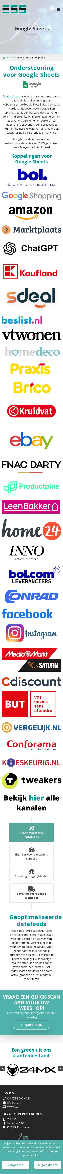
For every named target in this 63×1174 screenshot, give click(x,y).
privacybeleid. (31, 1155)
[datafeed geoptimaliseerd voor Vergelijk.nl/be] (31, 727)
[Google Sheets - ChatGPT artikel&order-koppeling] (31, 248)
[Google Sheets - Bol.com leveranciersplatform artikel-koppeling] (31, 575)
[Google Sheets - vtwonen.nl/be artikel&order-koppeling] (31, 334)
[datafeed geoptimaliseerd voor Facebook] (27, 613)
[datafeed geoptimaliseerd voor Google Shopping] (31, 196)
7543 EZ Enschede (18, 1127)
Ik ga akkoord (48, 1165)
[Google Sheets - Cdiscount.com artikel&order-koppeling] (31, 681)
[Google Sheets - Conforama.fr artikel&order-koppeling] (31, 745)
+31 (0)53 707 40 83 (19, 1098)
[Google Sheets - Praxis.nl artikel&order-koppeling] (31, 369)
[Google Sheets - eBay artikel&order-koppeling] (31, 440)
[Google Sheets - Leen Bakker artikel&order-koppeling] (31, 507)
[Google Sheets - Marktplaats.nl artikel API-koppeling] (31, 229)
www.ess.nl (13, 1106)
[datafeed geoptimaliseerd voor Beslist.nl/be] (22, 320)
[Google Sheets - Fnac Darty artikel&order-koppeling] (31, 465)
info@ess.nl (14, 1102)
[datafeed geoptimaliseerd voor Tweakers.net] (31, 781)
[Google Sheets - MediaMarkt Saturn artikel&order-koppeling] (31, 660)
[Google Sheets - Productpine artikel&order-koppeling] (31, 486)
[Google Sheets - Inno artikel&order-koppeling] (26, 553)
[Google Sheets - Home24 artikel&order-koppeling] (31, 529)
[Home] (14, 9)
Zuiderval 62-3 (16, 1123)
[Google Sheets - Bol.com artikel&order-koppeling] (31, 177)
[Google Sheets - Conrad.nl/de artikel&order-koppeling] (31, 596)
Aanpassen (15, 1165)
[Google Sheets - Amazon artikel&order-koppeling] (31, 212)
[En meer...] (31, 802)
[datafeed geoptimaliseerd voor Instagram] (31, 633)
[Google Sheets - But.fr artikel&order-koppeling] (29, 704)
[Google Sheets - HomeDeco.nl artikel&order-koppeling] (31, 352)
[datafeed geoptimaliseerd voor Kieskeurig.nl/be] (31, 763)
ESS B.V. (11, 1119)
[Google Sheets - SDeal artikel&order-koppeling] (31, 298)
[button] (59, 9)
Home (10, 57)
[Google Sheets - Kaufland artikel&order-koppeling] (31, 271)
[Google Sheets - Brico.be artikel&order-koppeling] (31, 387)
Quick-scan (34, 1025)
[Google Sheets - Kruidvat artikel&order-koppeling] (31, 411)
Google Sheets (12, 96)
